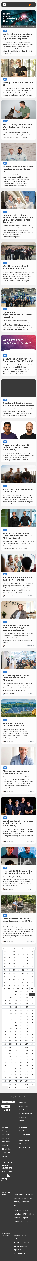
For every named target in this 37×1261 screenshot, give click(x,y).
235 (16, 1059)
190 (32, 1035)
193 (16, 1038)
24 (5, 958)
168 (10, 1025)
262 (32, 1072)
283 (16, 1084)
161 (5, 1022)
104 (21, 992)
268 (32, 1075)
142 (32, 1010)
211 (16, 1047)
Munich (21, 1194)
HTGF (24, 1214)
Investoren (6, 1134)
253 (16, 1069)
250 (32, 1066)
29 (27, 958)
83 (18, 982)
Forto (23, 1221)
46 (9, 967)
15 (27, 951)
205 (16, 1044)
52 (5, 970)
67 (9, 976)
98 (22, 988)
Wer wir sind (23, 1106)
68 (14, 976)
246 (10, 1066)
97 (18, 988)
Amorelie (17, 1221)
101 (5, 992)
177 (26, 1029)
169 (16, 1025)
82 (14, 982)
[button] (29, 4)
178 (32, 1029)
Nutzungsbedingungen (21, 1246)
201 (26, 1041)
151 (16, 1016)
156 (10, 1019)
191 (5, 1038)
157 (16, 1019)
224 (21, 1053)
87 (5, 985)
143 (5, 1013)
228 (10, 1056)
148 (32, 1013)
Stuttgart (17, 1198)
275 (5, 1081)
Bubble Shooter (24, 1148)
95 (9, 988)
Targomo (25, 1218)
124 (32, 1001)
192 (10, 1038)
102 (10, 992)
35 (23, 961)
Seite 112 (22, 1097)
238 (32, 1059)
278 (21, 1081)
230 (21, 1056)
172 (32, 1025)
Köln (31, 1198)
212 (21, 1047)
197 (5, 1041)
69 (18, 976)
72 (32, 976)
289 (21, 1087)
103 (16, 992)
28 (23, 958)
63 (23, 973)
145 (16, 1013)
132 (10, 1007)
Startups (5, 1131)
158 (21, 1019)
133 (16, 1007)
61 (14, 973)
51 (32, 967)
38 (5, 964)
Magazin (13, 1097)
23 (32, 955)
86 (32, 982)
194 (21, 1038)
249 (26, 1066)
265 (16, 1075)
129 (26, 1004)
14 (23, 951)
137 (5, 1010)
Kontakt (22, 1110)
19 (14, 955)
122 (21, 1001)
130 (32, 1004)
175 (16, 1029)
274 (32, 1078)
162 (10, 1022)
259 (16, 1072)
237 (26, 1059)
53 (9, 970)
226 (32, 1053)
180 (10, 1032)
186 (10, 1035)
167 (5, 1025)
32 (9, 961)
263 (5, 1075)
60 (9, 973)
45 (5, 967)
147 (26, 1013)
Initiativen (5, 1145)
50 (27, 967)
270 (10, 1078)
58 (32, 970)
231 (26, 1056)
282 (10, 1084)
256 (32, 1069)
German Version (24, 1134)
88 (9, 985)
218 (21, 1050)
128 (21, 1004)
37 (32, 961)
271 (16, 1078)
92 (27, 985)
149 (5, 1016)
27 (18, 958)
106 (32, 992)
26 (14, 958)
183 (26, 1032)
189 (26, 1035)
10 (5, 951)
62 (18, 973)
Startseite (17, 1235)
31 (5, 961)
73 (5, 979)
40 (14, 964)
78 (27, 979)
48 (18, 967)
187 (16, 1035)
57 (27, 970)
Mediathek (22, 1117)
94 (4, 988)
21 (23, 955)
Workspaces (6, 1153)
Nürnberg (17, 1202)
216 (10, 1050)
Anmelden (6, 1106)
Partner (21, 1121)
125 (5, 1004)
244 (32, 1062)
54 (14, 970)
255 (26, 1069)
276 (10, 1081)
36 (27, 961)
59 (5, 973)
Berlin (16, 1194)
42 (23, 964)
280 (32, 1081)
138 (10, 1010)
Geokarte (17, 1239)
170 (21, 1025)
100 (32, 988)
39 (9, 964)
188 (21, 1035)
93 (32, 985)
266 (21, 1075)
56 (23, 970)
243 (26, 1062)
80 (5, 982)
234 (10, 1059)
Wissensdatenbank (25, 1113)
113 (5, 998)
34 (18, 961)
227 (5, 1056)
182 (21, 1032)
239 (5, 1062)
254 (21, 1069)
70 (23, 976)
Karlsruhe (25, 1202)
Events (4, 1156)
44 (32, 964)
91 (23, 985)
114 (10, 998)
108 (10, 995)
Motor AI (30, 1221)
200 (21, 1041)
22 (27, 955)
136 (32, 1007)
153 (26, 1016)
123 (26, 1001)
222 (10, 1053)
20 (18, 955)
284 (21, 1084)
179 (5, 1032)
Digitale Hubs (6, 1149)
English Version (24, 1131)
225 (26, 1053)
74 (9, 979)
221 (5, 1053)
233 (5, 1059)
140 (21, 1010)
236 (21, 1059)
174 (10, 1029)
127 (16, 1004)
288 (16, 1087)
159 (26, 1019)
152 (21, 1016)
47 (14, 967)
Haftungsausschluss (20, 1253)
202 (32, 1041)
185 (5, 1035)
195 (26, 1038)
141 (26, 1010)
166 (32, 1022)
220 (32, 1050)
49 (23, 967)
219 (26, 1050)
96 (13, 988)
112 (32, 995)
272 (21, 1078)
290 (26, 1087)
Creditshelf (17, 1214)
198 (10, 1041)
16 (32, 951)
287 (10, 1087)
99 (27, 988)
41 (18, 964)
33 (14, 961)
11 (9, 951)
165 (26, 1022)
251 (5, 1069)
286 (32, 1084)
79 (32, 979)
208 (32, 1044)
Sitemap (24, 1235)
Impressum (17, 1250)
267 (26, 1075)
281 (5, 1084)
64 (27, 973)
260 (21, 1072)
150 (10, 1016)
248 (21, 1066)
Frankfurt (29, 1194)
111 (26, 995)
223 (16, 1053)
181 (16, 1032)
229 (16, 1056)
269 (5, 1078)
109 (16, 995)
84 (23, 982)
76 (18, 979)
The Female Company (21, 1210)
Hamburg (25, 1198)
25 (9, 958)
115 (16, 998)
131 (5, 1007)
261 (26, 1072)
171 (26, 1025)
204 (10, 1044)
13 (18, 951)
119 (5, 1001)
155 (5, 1019)
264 (10, 1075)
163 (16, 1022)
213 (26, 1047)
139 (16, 1010)
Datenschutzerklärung (21, 1242)
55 (18, 970)
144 (10, 1013)
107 (5, 995)
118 (32, 998)
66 (5, 976)
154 (32, 1016)
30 (32, 958)
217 (16, 1050)
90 (18, 985)
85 (27, 982)
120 (10, 1001)
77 (23, 979)
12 (14, 951)
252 (10, 1069)
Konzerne (5, 1138)
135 (26, 1007)
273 (26, 1078)
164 (21, 1022)
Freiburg (16, 1205)
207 (26, 1044)
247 (16, 1066)
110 (21, 995)
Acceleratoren (6, 1142)
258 (10, 1072)
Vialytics (31, 1214)
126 (10, 1004)
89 (14, 985)
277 (16, 1081)
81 (9, 982)
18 (9, 955)
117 (26, 998)
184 (32, 1032)
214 (32, 1047)
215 (5, 1050)
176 (21, 1029)
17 (5, 955)
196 (32, 1038)
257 (5, 1072)
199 (16, 1041)
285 (26, 1084)
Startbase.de (5, 1097)
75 (14, 979)
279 (26, 1081)
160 (32, 1019)
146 (21, 1013)
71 (27, 976)
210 (10, 1047)
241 (16, 1062)
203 (5, 1044)
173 (5, 1029)
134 (21, 1007)
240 (10, 1062)
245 (5, 1066)
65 (32, 973)
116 (21, 998)
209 (5, 1047)
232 (32, 1056)
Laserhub (17, 1218)
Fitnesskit (22, 1144)
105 (26, 992)
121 (16, 1001)
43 (27, 964)
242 (21, 1062)
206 (21, 1044)
